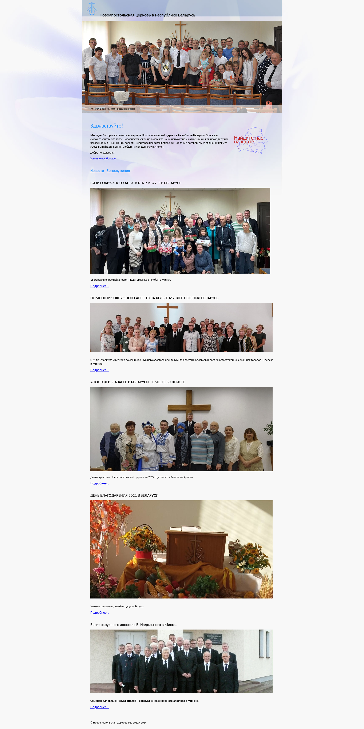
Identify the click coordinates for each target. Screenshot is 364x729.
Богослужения (118, 171)
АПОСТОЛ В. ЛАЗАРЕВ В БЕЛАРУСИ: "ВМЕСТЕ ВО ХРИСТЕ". (138, 382)
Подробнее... (99, 286)
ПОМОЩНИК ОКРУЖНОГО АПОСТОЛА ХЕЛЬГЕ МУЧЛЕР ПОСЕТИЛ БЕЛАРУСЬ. (154, 298)
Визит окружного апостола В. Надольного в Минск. (133, 625)
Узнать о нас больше (103, 158)
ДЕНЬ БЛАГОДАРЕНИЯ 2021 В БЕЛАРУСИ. (124, 496)
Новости (97, 171)
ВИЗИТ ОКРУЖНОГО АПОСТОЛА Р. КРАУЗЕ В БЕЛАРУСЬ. (136, 183)
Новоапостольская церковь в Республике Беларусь (147, 15)
